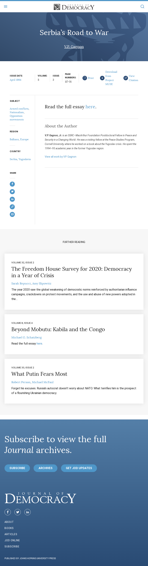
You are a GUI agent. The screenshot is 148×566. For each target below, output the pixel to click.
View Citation (133, 78)
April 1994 (15, 79)
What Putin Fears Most (39, 374)
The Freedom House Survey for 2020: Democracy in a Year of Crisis (71, 272)
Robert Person (21, 382)
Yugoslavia (25, 159)
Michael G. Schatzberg (26, 337)
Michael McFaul (42, 382)
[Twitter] (17, 512)
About (9, 522)
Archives (46, 468)
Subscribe (17, 468)
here (90, 107)
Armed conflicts (19, 108)
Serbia (13, 159)
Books (9, 528)
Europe (24, 139)
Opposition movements (17, 117)
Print (91, 78)
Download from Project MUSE (111, 78)
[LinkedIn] (27, 512)
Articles (11, 534)
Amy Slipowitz (41, 283)
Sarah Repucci (21, 283)
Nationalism (17, 112)
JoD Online (12, 540)
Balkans (14, 139)
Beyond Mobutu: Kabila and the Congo (58, 329)
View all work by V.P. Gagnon (60, 156)
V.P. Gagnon (74, 46)
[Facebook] (8, 512)
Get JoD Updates (79, 468)
